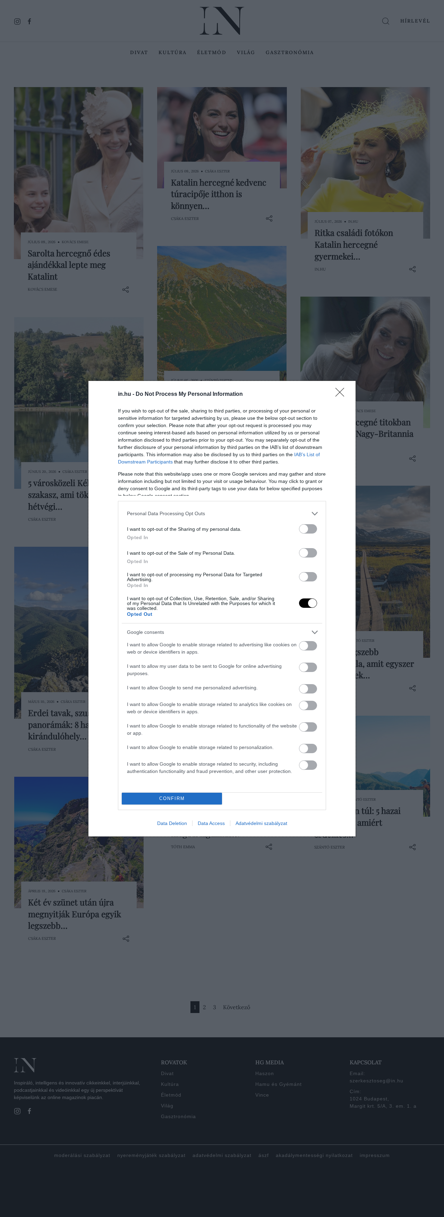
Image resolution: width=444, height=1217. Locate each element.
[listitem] (222, 513)
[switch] (308, 529)
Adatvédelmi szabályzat (261, 823)
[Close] (342, 394)
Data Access (211, 823)
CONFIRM (172, 798)
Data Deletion (172, 823)
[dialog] (222, 608)
